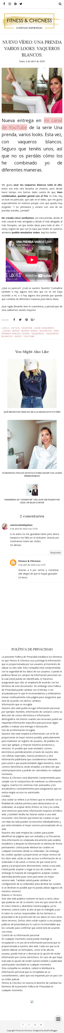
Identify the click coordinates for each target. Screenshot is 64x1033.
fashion (27, 328)
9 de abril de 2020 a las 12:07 (32, 565)
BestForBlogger (51, 1030)
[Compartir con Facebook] (14, 319)
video (18, 336)
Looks (7, 330)
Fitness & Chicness (29, 561)
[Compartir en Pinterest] (26, 319)
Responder (56, 552)
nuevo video (29, 330)
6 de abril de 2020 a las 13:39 (23, 528)
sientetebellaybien (21, 525)
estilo (15, 328)
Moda (16, 330)
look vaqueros (44, 328)
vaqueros (38, 333)
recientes (46, 330)
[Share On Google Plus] (32, 319)
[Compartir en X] (20, 319)
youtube (29, 336)
